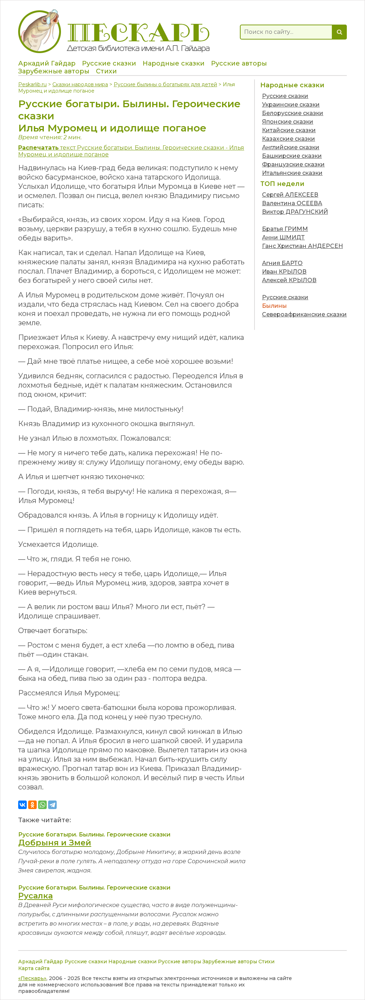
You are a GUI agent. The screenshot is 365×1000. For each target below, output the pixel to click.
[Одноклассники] (32, 804)
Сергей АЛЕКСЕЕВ (290, 194)
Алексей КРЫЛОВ (289, 280)
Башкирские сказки (292, 155)
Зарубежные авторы (53, 71)
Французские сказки (293, 164)
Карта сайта (34, 968)
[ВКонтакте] (22, 804)
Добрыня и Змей (54, 843)
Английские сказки (290, 147)
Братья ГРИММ (285, 229)
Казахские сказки (288, 138)
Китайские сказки (289, 130)
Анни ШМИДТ (283, 237)
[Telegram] (52, 804)
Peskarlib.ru (32, 84)
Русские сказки (109, 63)
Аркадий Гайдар (47, 63)
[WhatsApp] (42, 804)
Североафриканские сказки (304, 314)
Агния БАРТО (282, 263)
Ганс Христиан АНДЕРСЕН (302, 246)
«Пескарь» (32, 978)
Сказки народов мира (80, 84)
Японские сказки (287, 121)
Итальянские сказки (292, 173)
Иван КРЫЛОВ (284, 271)
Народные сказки (174, 63)
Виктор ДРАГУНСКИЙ (295, 211)
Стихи (106, 71)
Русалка (35, 896)
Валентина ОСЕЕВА (292, 203)
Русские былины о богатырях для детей (165, 84)
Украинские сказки (291, 104)
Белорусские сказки (292, 113)
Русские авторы (239, 63)
